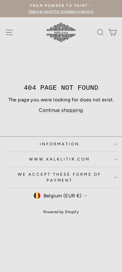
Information (59, 143)
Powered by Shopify (61, 212)
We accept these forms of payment (59, 177)
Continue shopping (61, 110)
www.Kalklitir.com (59, 159)
